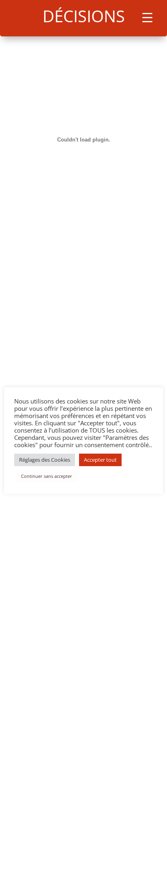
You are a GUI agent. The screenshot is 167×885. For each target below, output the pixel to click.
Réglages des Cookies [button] (44, 459)
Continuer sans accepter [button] (46, 476)
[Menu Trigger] (147, 17)
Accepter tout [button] (100, 459)
